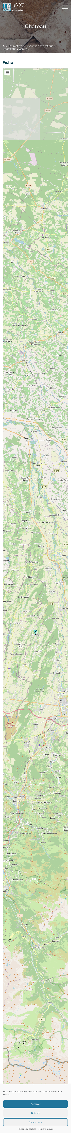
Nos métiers (15, 46)
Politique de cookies (27, 1129)
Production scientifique (39, 46)
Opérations (9, 49)
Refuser (35, 1113)
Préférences (35, 1122)
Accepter (35, 1104)
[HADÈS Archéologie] (35, 7)
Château (35, 26)
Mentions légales (45, 1129)
